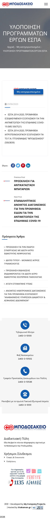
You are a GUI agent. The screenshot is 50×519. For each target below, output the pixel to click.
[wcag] (37, 507)
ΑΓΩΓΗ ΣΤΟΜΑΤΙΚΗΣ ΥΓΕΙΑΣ (19, 283)
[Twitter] (18, 165)
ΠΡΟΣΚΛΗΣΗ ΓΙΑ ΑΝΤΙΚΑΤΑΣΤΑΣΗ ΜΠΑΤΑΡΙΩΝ (24, 185)
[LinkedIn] (28, 165)
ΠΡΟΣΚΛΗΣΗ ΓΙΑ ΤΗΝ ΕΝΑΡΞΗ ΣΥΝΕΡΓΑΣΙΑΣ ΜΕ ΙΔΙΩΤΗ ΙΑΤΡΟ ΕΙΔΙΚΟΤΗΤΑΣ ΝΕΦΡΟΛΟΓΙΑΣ (19, 250)
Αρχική (10, 46)
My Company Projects (34, 504)
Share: (5, 165)
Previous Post (19, 177)
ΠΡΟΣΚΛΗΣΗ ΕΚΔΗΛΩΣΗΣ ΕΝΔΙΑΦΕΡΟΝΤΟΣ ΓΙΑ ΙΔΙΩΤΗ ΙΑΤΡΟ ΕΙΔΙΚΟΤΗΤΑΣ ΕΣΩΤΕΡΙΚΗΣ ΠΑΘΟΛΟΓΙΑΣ (23, 273)
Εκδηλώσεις (11, 461)
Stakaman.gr (24, 507)
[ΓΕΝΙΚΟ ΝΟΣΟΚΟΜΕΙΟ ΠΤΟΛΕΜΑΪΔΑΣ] (17, 4)
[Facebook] (13, 165)
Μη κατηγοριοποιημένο (28, 46)
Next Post (18, 197)
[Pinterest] (23, 165)
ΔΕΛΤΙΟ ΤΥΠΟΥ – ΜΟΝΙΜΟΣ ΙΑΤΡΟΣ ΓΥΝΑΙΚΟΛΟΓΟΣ (21, 262)
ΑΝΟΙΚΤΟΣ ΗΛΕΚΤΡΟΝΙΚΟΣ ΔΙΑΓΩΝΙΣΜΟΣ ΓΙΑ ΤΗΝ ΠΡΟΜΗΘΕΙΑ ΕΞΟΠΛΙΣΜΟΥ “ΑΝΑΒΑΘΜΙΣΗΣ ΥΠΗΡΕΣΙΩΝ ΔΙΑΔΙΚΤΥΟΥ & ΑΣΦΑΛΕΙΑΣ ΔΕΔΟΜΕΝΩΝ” (25, 295)
